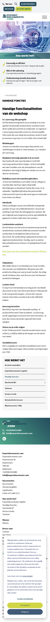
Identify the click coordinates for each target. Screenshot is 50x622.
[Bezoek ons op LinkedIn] (4, 440)
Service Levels (10, 394)
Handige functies (12, 376)
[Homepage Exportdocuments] (13, 17)
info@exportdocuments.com (19, 433)
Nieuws (5, 520)
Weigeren (25, 612)
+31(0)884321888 (13, 430)
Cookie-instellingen (25, 599)
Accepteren (25, 605)
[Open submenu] (44, 382)
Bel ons (9, 4)
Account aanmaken (13, 365)
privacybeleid (27, 576)
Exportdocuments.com (13, 453)
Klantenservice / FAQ (13, 405)
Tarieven (8, 388)
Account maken (23, 9)
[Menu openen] (45, 17)
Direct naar (7, 528)
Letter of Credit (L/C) (11, 493)
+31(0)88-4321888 (9, 472)
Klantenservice (28, 4)
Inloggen (9, 9)
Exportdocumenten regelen (16, 371)
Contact (5, 531)
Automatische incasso (14, 400)
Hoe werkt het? (11, 95)
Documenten (8, 480)
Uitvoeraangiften (9, 487)
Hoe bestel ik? (10, 382)
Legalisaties (7, 490)
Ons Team (6, 534)
